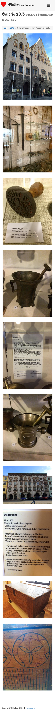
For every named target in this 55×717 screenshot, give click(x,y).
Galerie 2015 (9, 28)
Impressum (30, 708)
